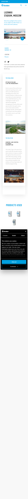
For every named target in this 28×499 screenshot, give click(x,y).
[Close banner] (25, 231)
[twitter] (8, 62)
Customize (13, 266)
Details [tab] (14, 235)
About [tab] (23, 235)
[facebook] (5, 62)
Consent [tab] (5, 235)
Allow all (14, 262)
